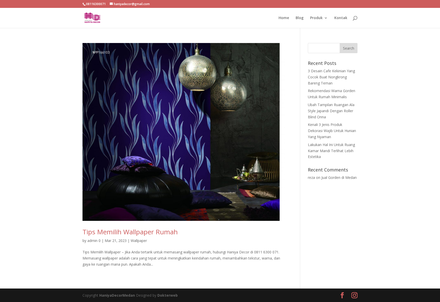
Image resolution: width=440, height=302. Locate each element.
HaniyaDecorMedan (117, 295)
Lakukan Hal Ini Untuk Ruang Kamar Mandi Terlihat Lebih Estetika (331, 150)
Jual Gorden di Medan (339, 177)
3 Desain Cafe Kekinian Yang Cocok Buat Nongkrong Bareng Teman (331, 76)
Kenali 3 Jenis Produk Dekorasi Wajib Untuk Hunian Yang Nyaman (332, 130)
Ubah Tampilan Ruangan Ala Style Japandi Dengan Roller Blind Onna (331, 110)
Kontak (340, 18)
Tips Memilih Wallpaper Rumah (130, 231)
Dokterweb (167, 295)
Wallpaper (139, 240)
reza (311, 177)
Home (284, 18)
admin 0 (94, 240)
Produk (316, 18)
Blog (300, 18)
